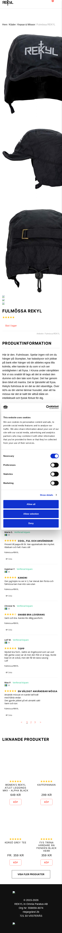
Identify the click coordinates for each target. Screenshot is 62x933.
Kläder (12, 24)
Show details (46, 495)
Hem (4, 24)
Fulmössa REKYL (11, 552)
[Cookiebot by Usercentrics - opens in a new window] (46, 407)
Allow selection (31, 514)
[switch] (54, 465)
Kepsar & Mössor (26, 24)
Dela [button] (10, 559)
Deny (31, 523)
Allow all (31, 504)
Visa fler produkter (31, 874)
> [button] (40, 722)
